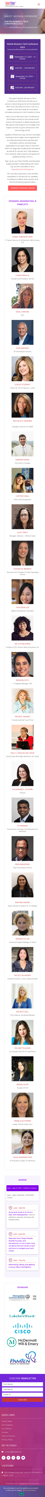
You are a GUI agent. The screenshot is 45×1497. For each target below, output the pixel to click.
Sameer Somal (22, 459)
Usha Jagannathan (22, 1157)
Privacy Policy (7, 1440)
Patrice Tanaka (22, 716)
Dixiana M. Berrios (22, 568)
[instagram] (18, 1458)
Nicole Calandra (22, 975)
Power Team (7, 1421)
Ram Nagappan (22, 864)
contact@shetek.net (13, 1452)
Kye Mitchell (22, 1011)
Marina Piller (22, 938)
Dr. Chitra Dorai (22, 643)
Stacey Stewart (22, 384)
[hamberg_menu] (39, 6)
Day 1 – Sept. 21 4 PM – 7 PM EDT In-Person (21, 1188)
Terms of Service (8, 1436)
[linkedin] (8, 1458)
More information (29, 1490)
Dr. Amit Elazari (22, 1048)
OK (21, 1494)
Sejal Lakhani (22, 311)
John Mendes (22, 348)
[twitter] (13, 1458)
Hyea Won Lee (22, 607)
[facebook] (3, 1458)
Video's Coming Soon (22, 188)
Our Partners (7, 1429)
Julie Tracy (22, 532)
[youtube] (23, 1458)
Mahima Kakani (22, 902)
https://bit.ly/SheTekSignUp (22, 169)
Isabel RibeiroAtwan (22, 236)
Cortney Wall (22, 496)
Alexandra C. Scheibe (22, 789)
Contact (5, 1432)
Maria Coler (22, 1084)
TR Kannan (22, 825)
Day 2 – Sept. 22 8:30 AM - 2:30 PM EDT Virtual (20, 1196)
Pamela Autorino (22, 1120)
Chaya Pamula (22, 275)
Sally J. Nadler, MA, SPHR (22, 752)
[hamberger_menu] (43, 1481)
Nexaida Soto (22, 680)
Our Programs (7, 1425)
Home (6, 27)
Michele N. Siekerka (22, 420)
